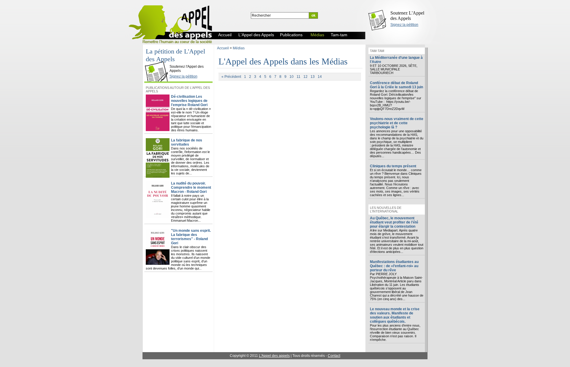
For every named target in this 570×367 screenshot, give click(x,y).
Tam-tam (377, 51)
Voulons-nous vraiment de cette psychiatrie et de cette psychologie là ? (396, 123)
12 (305, 77)
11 (298, 77)
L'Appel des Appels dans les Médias (283, 61)
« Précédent (231, 77)
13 (313, 77)
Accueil (223, 48)
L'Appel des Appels (157, 61)
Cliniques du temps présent (393, 166)
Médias (239, 48)
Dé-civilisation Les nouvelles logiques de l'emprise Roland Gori (189, 100)
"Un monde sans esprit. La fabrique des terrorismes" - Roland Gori (191, 237)
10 (291, 77)
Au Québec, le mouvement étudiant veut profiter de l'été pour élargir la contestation (394, 222)
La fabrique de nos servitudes (186, 142)
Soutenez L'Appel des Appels (407, 15)
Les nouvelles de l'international (385, 209)
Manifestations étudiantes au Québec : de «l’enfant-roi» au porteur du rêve (394, 266)
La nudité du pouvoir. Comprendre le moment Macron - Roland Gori (191, 187)
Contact (334, 356)
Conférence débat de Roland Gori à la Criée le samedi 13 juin (396, 85)
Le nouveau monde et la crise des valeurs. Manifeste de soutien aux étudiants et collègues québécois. (394, 315)
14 (320, 77)
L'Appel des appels (274, 356)
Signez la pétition (404, 25)
